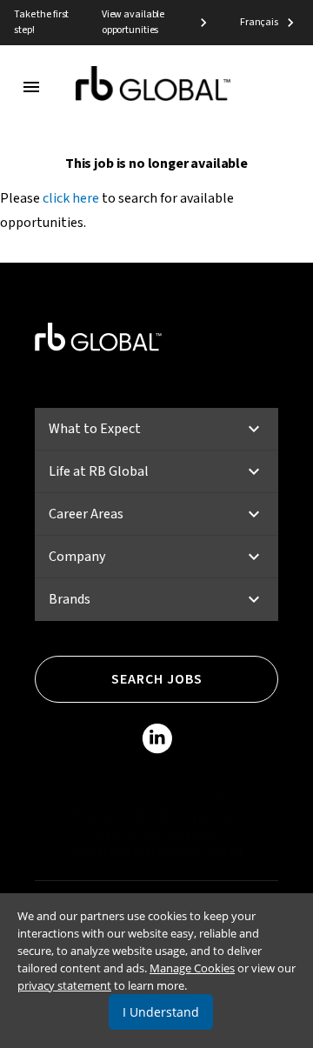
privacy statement (64, 985)
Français (259, 22)
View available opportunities (133, 22)
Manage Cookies (192, 968)
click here (71, 198)
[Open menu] (31, 87)
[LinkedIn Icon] (157, 742)
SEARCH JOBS (157, 679)
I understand (161, 1012)
